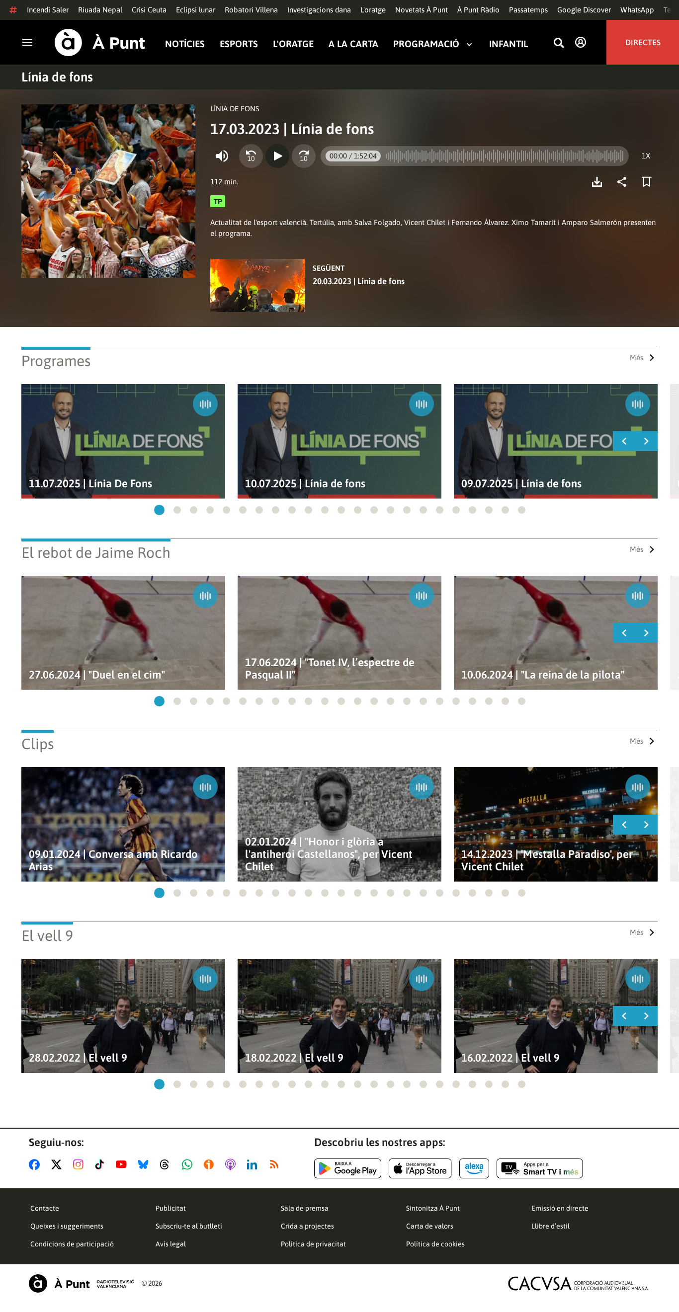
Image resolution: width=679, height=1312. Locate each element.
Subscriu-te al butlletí (189, 1226)
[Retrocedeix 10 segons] (251, 156)
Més (636, 357)
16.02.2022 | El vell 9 (510, 1058)
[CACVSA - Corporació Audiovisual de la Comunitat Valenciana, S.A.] (578, 1283)
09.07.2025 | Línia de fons (521, 483)
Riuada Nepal (100, 9)
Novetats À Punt (421, 9)
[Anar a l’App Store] (420, 1168)
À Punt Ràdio (478, 9)
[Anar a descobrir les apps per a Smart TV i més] (540, 1168)
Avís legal (171, 1244)
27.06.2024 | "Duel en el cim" (97, 675)
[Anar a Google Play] (347, 1168)
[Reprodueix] (277, 156)
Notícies (185, 44)
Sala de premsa (305, 1208)
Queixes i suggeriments (66, 1226)
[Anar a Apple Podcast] (232, 1164)
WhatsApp (637, 9)
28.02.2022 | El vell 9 (78, 1058)
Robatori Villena (251, 9)
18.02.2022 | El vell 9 (294, 1058)
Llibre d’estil (550, 1226)
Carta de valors (429, 1226)
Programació (426, 44)
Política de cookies (435, 1244)
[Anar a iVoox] (211, 1164)
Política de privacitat (313, 1244)
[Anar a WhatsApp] (189, 1164)
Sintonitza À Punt (433, 1208)
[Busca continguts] (559, 43)
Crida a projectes (307, 1226)
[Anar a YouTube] (123, 1164)
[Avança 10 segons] (304, 156)
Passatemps (528, 9)
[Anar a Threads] (167, 1164)
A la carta (353, 44)
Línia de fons (57, 77)
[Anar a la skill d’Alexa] (474, 1168)
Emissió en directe (560, 1208)
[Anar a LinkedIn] (254, 1164)
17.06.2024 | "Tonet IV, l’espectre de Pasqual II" (330, 668)
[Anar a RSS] (276, 1164)
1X (646, 156)
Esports (239, 44)
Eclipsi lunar (195, 9)
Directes (643, 42)
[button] (159, 510)
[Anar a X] (58, 1164)
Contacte (44, 1208)
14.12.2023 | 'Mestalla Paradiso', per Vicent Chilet (547, 860)
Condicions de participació (72, 1244)
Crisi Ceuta (149, 9)
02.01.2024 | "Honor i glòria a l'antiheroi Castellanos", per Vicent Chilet (329, 854)
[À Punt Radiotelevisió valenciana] (81, 1283)
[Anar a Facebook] (36, 1164)
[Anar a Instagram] (80, 1164)
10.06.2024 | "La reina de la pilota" (542, 675)
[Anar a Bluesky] (145, 1164)
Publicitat (171, 1208)
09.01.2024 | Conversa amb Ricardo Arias (113, 860)
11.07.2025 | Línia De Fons (90, 483)
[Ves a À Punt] (100, 42)
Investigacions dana (319, 9)
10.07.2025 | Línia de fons (305, 483)
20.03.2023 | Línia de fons (359, 281)
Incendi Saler (48, 9)
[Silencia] (222, 156)
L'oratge (373, 9)
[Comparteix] (624, 182)
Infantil (508, 44)
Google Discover (584, 9)
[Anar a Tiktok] (101, 1164)
